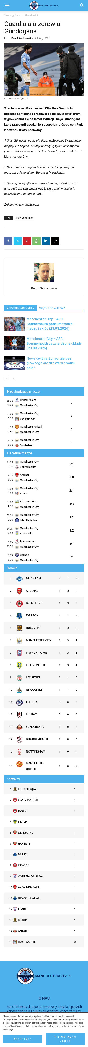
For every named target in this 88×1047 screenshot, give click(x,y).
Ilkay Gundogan (24, 217)
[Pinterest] (27, 241)
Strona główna (12, 15)
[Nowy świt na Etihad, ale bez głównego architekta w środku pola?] (14, 363)
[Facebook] (8, 241)
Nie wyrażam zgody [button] (66, 1038)
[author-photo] (44, 282)
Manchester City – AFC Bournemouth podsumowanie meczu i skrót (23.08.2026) (50, 324)
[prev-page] (6, 378)
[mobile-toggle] (7, 5)
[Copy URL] (55, 241)
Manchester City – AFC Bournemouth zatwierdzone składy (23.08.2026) (54, 343)
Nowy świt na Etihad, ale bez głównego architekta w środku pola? (51, 363)
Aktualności (31, 15)
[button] (82, 5)
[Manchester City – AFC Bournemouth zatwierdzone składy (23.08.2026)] (14, 343)
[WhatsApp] (36, 241)
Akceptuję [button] (23, 1039)
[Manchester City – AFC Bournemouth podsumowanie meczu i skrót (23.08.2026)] (14, 324)
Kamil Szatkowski (21, 38)
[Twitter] (18, 241)
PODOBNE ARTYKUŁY (20, 308)
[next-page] (13, 378)
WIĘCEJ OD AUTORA (52, 308)
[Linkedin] (46, 241)
